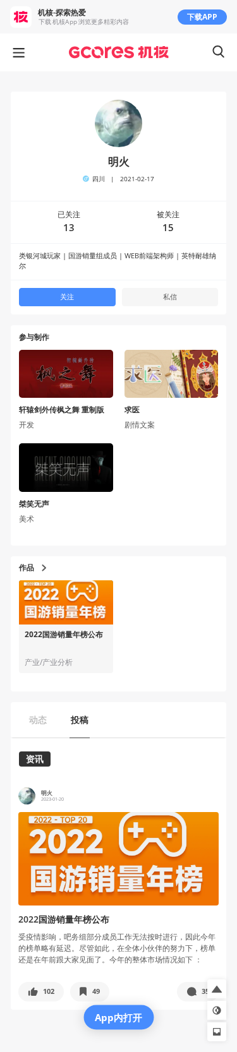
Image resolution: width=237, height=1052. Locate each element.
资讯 (35, 759)
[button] (41, 991)
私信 (170, 296)
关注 (67, 296)
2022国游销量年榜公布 (64, 635)
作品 (26, 567)
